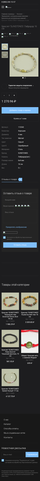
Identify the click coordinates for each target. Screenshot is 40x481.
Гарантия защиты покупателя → (21, 85)
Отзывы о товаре (11, 179)
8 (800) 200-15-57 (8, 2)
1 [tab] (23, 77)
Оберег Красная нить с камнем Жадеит (29, 357)
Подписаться (32, 454)
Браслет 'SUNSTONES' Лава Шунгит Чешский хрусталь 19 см (10, 353)
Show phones (17, 2)
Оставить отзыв (20, 245)
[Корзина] (36, 7)
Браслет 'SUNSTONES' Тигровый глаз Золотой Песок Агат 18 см (10, 316)
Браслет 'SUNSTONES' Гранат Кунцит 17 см (10, 390)
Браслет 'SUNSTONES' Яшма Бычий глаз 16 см (29, 315)
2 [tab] (25, 77)
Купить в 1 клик (20, 119)
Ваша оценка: (8, 206)
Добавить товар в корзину (20, 110)
